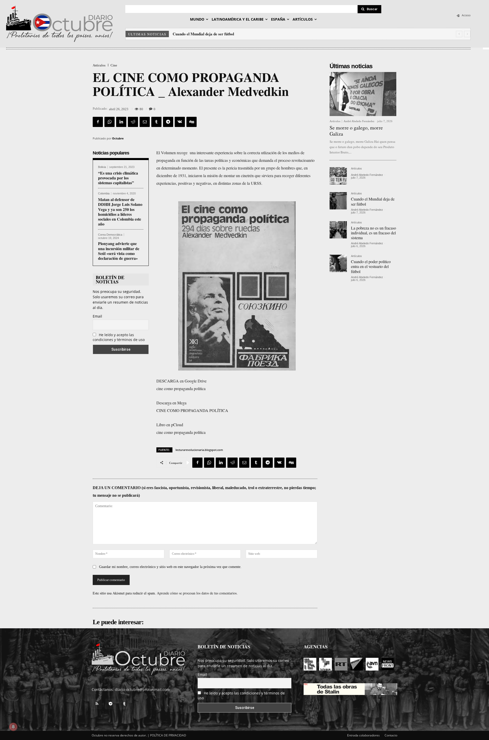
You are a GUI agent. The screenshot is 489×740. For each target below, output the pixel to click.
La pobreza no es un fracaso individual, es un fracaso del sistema (227, 34)
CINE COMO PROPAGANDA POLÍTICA (192, 410)
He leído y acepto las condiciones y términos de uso (119, 337)
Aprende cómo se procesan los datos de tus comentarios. (197, 593)
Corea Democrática (110, 234)
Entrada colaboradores (363, 735)
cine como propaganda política (181, 388)
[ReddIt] (133, 122)
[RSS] (97, 704)
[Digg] (191, 122)
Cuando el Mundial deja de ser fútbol (373, 201)
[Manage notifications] (13, 727)
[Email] (145, 122)
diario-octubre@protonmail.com (142, 689)
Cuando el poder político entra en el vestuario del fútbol (371, 266)
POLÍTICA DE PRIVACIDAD (168, 735)
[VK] (180, 122)
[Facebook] (98, 122)
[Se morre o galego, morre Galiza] (363, 94)
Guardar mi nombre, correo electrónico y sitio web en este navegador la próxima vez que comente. (170, 567)
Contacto (391, 735)
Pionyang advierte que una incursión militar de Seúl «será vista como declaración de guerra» (118, 250)
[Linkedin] (121, 122)
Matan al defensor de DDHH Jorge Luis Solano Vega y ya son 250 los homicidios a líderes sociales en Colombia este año (120, 211)
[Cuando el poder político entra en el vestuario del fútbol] (338, 263)
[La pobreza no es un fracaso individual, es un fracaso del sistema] (338, 229)
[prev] (459, 34)
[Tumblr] (156, 122)
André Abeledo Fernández (359, 121)
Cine (114, 65)
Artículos (99, 65)
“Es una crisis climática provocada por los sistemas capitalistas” (118, 178)
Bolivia (102, 167)
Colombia (104, 193)
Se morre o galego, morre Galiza (356, 130)
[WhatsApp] (109, 122)
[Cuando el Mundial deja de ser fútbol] (338, 200)
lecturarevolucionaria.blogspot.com (199, 450)
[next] (467, 34)
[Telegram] (168, 122)
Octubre (118, 138)
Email (97, 316)
